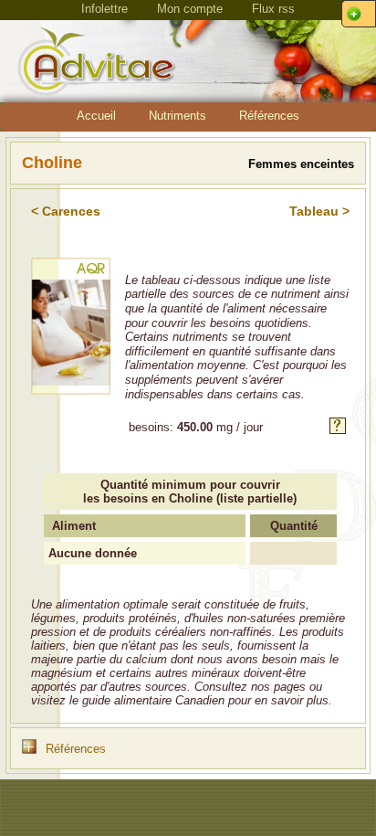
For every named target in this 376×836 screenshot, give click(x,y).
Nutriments (177, 115)
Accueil (96, 115)
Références (269, 115)
